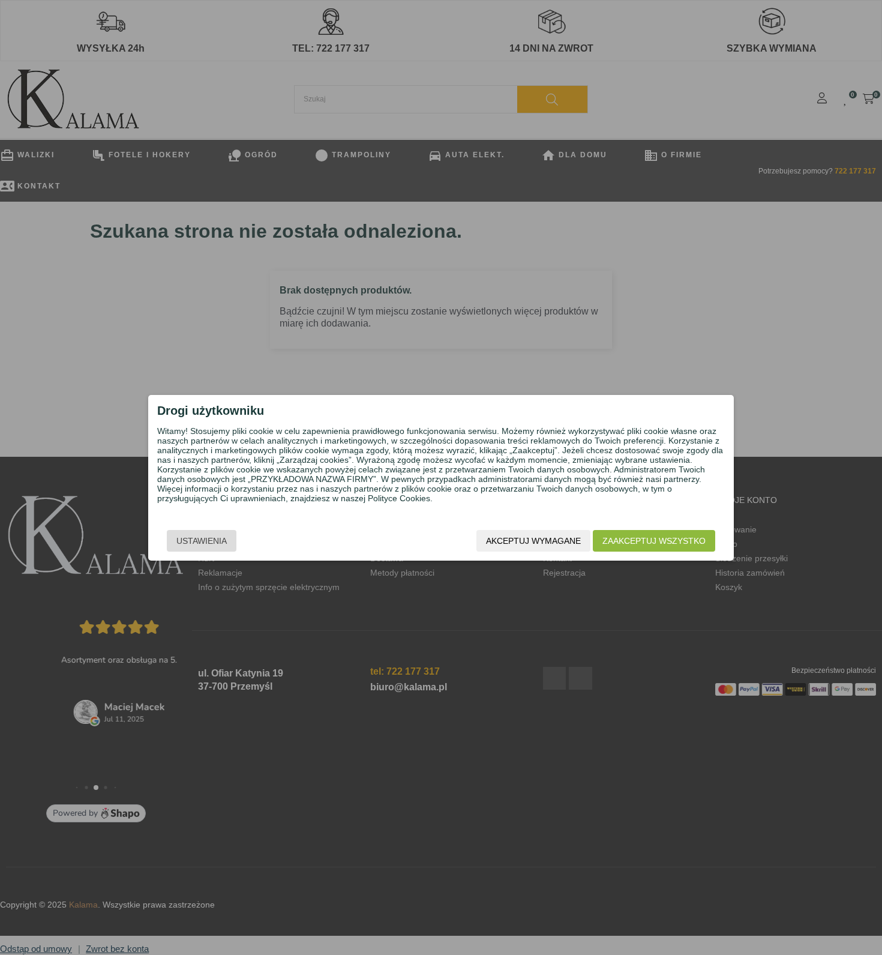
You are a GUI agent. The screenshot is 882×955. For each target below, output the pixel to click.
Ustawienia (201, 541)
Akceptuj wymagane (533, 541)
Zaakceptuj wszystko (654, 541)
